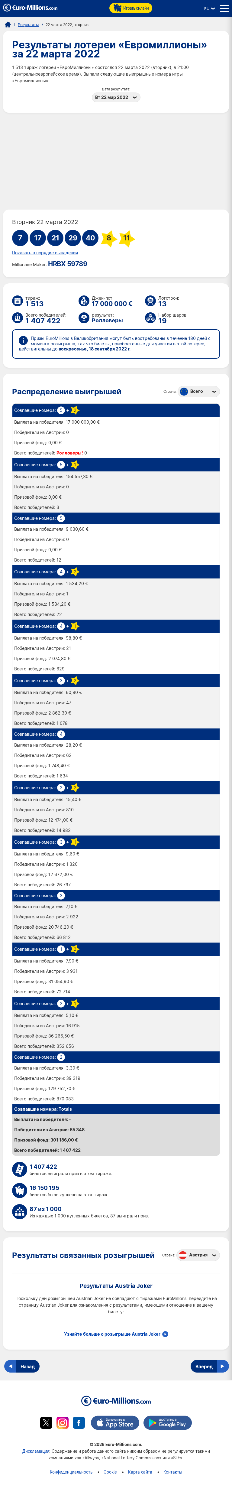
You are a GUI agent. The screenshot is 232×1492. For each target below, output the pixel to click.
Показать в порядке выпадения (45, 253)
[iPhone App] (115, 1424)
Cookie (110, 1471)
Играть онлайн (136, 8)
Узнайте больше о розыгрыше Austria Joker (112, 1334)
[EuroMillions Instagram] (62, 1423)
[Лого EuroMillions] (30, 9)
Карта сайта (140, 1471)
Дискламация (35, 1451)
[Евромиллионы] (8, 24)
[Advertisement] (116, 161)
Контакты (172, 1471)
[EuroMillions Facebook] (78, 1423)
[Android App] (167, 1424)
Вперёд (204, 1366)
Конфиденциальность (71, 1471)
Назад (28, 1366)
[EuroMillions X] (46, 1423)
